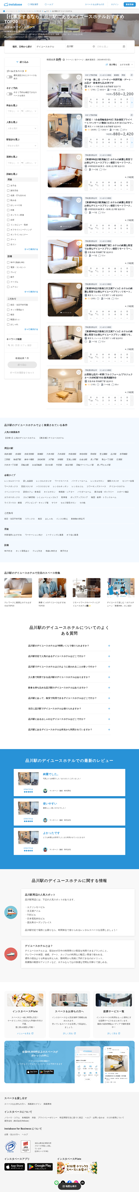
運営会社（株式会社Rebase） (17, 1121)
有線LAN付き (51, 551)
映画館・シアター (66, 492)
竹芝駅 (59, 465)
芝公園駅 (103, 454)
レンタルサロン (97, 481)
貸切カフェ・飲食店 (32, 492)
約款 (34, 1117)
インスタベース (12, 11)
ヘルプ (50, 4)
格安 (40, 519)
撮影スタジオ (113, 481)
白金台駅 (83, 459)
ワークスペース (61, 481)
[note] (82, 1183)
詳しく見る (68, 1033)
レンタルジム (77, 486)
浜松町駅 (41, 459)
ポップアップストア (79, 497)
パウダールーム (84, 492)
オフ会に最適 (72, 535)
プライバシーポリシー (47, 1117)
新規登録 (130, 4)
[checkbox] (8, 185)
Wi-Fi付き (8, 551)
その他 (82, 503)
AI (131, 75)
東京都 (38, 11)
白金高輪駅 (37, 465)
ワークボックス (11, 486)
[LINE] (56, 1183)
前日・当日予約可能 (13, 519)
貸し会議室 (28, 481)
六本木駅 (50, 454)
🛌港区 (47, 11)
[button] (69, 647)
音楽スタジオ (27, 486)
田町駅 (93, 454)
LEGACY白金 (28, 786)
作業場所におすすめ (13, 535)
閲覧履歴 (34, 4)
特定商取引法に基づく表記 (71, 1117)
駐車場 (64, 497)
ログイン (115, 4)
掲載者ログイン (34, 1104)
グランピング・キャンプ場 (36, 503)
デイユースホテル (27, 11)
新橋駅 (40, 454)
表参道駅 (8, 454)
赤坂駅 (18, 454)
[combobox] (81, 46)
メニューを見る (23, 1033)
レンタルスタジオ (44, 481)
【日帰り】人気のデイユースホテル (19, 438)
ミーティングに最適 (54, 535)
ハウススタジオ (43, 486)
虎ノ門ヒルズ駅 (104, 465)
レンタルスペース (12, 481)
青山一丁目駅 (107, 459)
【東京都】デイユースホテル (51, 438)
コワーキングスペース (96, 486)
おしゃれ (49, 519)
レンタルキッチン (60, 486)
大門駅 (51, 459)
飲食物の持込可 (78, 519)
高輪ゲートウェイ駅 (85, 465)
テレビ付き (37, 551)
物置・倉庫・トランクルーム (103, 497)
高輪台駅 (25, 465)
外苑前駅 (72, 454)
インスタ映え (62, 519)
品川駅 (113, 454)
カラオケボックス (12, 497)
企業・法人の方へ (12, 1134)
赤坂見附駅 (29, 454)
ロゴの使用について (115, 1117)
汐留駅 (60, 459)
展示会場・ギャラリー (104, 492)
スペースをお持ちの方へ (15, 1104)
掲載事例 (47, 1104)
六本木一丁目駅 (11, 465)
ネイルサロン (50, 492)
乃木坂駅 (61, 454)
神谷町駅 (83, 454)
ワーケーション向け (34, 535)
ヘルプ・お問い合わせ (95, 1117)
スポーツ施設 (123, 492)
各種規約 (26, 1117)
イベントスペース (12, 492)
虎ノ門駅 (94, 459)
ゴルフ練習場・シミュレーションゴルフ (40, 497)
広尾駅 (119, 459)
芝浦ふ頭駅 (71, 459)
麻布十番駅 (29, 459)
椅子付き (64, 551)
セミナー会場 (128, 481)
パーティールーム (79, 481)
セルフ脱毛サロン (68, 503)
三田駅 (7, 459)
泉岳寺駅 (69, 465)
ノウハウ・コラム (12, 1117)
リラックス (30, 519)
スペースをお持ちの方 (94, 4)
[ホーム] (13, 4)
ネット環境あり (22, 551)
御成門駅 (17, 459)
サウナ (54, 503)
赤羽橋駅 (123, 454)
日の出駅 (49, 465)
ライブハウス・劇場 (13, 503)
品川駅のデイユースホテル (62, 11)
